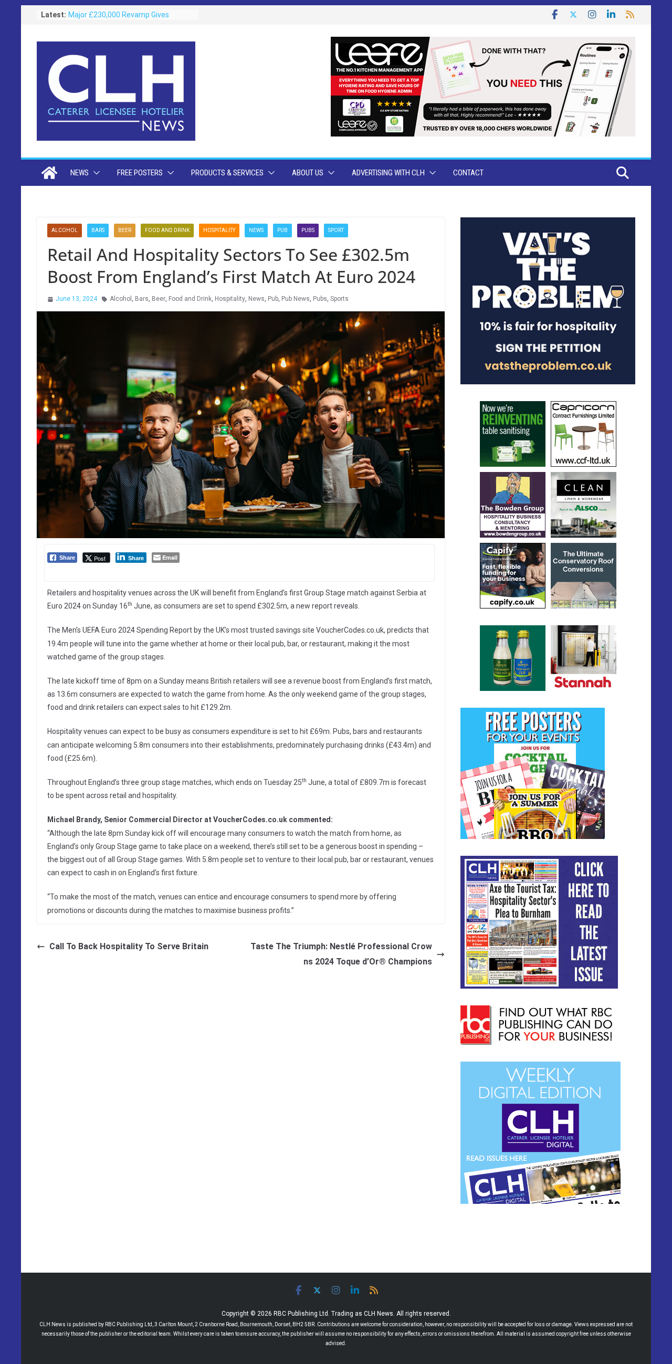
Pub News (295, 298)
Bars (97, 230)
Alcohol (64, 230)
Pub (282, 230)
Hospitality (219, 230)
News (79, 172)
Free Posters (140, 172)
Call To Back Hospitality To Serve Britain (128, 946)
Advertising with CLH (388, 172)
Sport (336, 230)
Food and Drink (167, 230)
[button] (94, 173)
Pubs (307, 230)
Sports (339, 298)
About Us (307, 172)
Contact (468, 172)
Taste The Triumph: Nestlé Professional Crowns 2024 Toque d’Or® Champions (341, 954)
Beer (124, 230)
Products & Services (227, 172)
